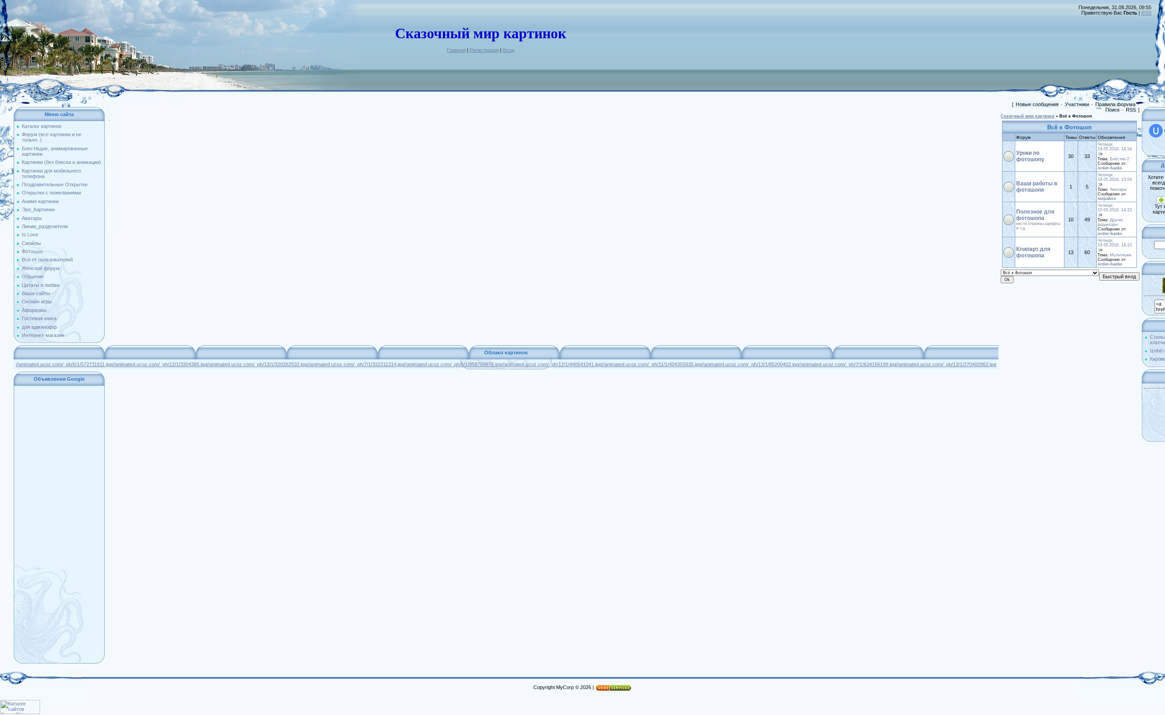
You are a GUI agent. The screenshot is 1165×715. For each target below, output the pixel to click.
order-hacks (1110, 168)
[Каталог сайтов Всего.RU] (20, 712)
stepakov (1107, 198)
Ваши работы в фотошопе (1036, 186)
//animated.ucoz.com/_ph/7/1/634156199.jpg (847, 364)
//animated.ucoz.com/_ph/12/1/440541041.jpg (551, 364)
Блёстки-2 (1119, 159)
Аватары (1118, 189)
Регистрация (484, 50)
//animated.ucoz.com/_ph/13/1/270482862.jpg (946, 364)
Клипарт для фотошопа (1033, 252)
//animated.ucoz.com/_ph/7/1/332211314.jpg (355, 364)
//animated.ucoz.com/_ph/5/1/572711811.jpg (64, 364)
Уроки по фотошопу (1030, 156)
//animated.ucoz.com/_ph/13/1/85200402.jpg (750, 364)
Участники (1077, 104)
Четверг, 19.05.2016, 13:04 (1115, 177)
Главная (456, 50)
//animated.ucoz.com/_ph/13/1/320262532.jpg (257, 364)
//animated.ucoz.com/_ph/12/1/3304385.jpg (159, 364)
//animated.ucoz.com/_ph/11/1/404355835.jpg (651, 364)
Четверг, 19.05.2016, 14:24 (1115, 146)
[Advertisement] (59, 524)
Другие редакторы (1110, 222)
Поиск (1112, 109)
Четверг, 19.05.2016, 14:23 (1115, 207)
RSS (1146, 12)
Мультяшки (1120, 255)
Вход (508, 50)
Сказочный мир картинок (1027, 116)
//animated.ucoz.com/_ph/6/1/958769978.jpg (452, 364)
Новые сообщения (1037, 104)
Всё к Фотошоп (1075, 116)
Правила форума (1115, 104)
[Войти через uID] (1156, 131)
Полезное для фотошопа (1035, 215)
